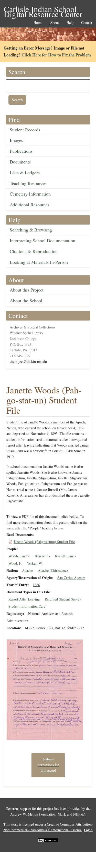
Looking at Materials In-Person (39, 262)
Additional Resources (29, 204)
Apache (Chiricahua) (53, 570)
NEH (61, 814)
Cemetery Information (30, 194)
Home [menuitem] (38, 23)
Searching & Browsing (31, 230)
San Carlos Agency (71, 577)
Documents (20, 162)
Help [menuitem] (70, 23)
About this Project (27, 290)
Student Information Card (27, 606)
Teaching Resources (28, 183)
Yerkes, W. (35, 563)
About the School (26, 300)
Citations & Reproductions (34, 251)
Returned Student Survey (63, 599)
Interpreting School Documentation (42, 240)
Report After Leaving (24, 599)
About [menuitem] (54, 23)
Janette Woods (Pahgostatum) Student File (44, 541)
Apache (27, 570)
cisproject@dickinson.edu (28, 361)
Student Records (25, 130)
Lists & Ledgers (25, 172)
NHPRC (79, 814)
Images (16, 140)
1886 (36, 584)
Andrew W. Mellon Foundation (33, 814)
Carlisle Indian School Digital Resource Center (43, 9)
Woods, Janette (19, 556)
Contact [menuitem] (86, 23)
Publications (21, 151)
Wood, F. (15, 563)
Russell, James (65, 556)
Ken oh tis (42, 556)
